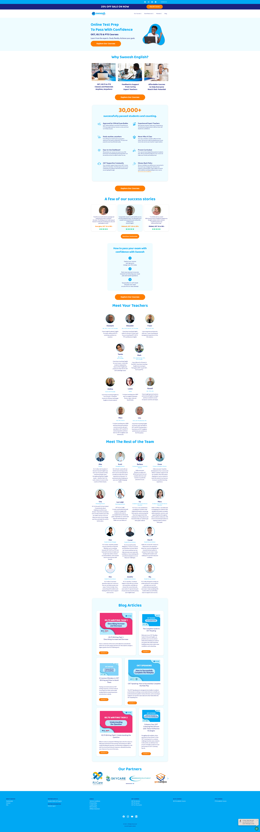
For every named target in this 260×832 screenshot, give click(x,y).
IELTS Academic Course (179, 801)
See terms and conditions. (144, 171)
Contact (8, 803)
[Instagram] (148, 2)
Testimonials (9, 801)
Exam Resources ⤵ (149, 14)
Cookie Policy (93, 805)
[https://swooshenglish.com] (98, 13)
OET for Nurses (135, 803)
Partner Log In (52, 806)
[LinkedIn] (155, 2)
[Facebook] (145, 2)
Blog (166, 14)
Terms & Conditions (95, 801)
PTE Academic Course (220, 801)
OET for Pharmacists (136, 805)
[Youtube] (152, 2)
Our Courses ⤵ (138, 14)
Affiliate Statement (95, 809)
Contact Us (164, 2)
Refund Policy (93, 807)
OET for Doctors (135, 801)
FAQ (7, 805)
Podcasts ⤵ (159, 14)
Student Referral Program (55, 801)
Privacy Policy (93, 803)
